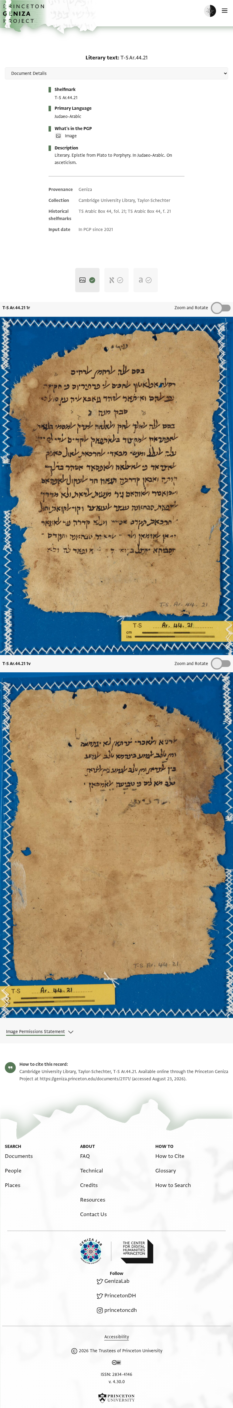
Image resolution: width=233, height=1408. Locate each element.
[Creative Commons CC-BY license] (116, 1363)
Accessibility (116, 1337)
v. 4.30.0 (117, 1382)
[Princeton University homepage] (116, 1398)
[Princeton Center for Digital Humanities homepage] (136, 1251)
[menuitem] (19, 1156)
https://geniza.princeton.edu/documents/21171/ (85, 1079)
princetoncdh (120, 1310)
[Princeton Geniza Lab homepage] (95, 1251)
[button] (24, 17)
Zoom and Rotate (191, 308)
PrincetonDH (120, 1295)
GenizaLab (117, 1281)
